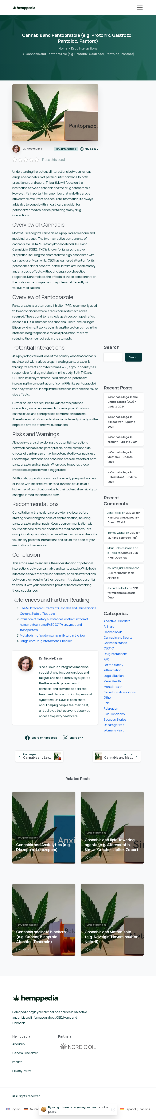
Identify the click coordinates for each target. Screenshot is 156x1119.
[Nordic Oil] (78, 1046)
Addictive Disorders (117, 621)
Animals (109, 626)
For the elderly (113, 665)
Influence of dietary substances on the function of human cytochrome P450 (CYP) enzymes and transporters (54, 624)
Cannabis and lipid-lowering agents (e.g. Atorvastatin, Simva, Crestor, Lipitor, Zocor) (111, 844)
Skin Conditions (114, 714)
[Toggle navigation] (140, 8)
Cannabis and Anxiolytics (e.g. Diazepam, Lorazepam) (43, 847)
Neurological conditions (120, 692)
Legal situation (114, 676)
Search (111, 347)
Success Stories (115, 719)
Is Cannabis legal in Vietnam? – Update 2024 (120, 456)
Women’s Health (114, 730)
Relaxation (111, 708)
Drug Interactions (84, 48)
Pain (106, 703)
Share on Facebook (44, 737)
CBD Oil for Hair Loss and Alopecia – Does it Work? (123, 517)
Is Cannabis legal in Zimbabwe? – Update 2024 (121, 421)
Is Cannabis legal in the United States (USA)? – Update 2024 (122, 401)
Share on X (76, 737)
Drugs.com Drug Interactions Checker (46, 641)
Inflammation (112, 670)
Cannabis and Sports (118, 637)
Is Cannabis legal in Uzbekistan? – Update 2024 (122, 477)
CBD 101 (109, 648)
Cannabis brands (115, 643)
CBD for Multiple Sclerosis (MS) (122, 592)
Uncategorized (114, 725)
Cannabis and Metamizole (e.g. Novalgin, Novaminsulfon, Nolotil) (112, 936)
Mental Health (113, 687)
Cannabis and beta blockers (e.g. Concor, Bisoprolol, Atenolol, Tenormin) (41, 936)
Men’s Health (112, 681)
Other (108, 697)
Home (63, 48)
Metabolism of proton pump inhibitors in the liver (52, 635)
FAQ (106, 659)
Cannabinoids (113, 632)
